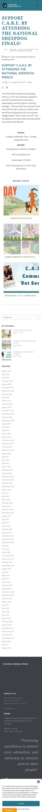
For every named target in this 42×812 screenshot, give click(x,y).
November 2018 (8, 595)
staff (5, 82)
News (30, 82)
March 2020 (6, 552)
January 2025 (7, 407)
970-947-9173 (9, 708)
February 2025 (7, 404)
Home (6, 49)
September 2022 (8, 486)
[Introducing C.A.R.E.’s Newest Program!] (21, 277)
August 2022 (6, 490)
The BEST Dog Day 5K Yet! (21, 218)
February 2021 (7, 529)
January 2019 (7, 589)
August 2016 (6, 648)
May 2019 (5, 575)
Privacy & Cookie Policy (21, 809)
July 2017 (5, 645)
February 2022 (7, 503)
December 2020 (8, 536)
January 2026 (7, 384)
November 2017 (8, 631)
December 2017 (8, 628)
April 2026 (5, 378)
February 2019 (7, 585)
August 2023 (6, 453)
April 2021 (5, 523)
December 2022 (8, 477)
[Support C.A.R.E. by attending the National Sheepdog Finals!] (21, 58)
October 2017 (7, 635)
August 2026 (6, 371)
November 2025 (8, 391)
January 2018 (7, 625)
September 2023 (8, 450)
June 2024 (5, 427)
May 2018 (5, 612)
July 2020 (5, 546)
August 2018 (6, 602)
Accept (21, 803)
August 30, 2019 (19, 82)
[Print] (8, 87)
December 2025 (8, 388)
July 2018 (5, 605)
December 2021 (8, 509)
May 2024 (5, 430)
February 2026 (7, 381)
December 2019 (8, 556)
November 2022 (8, 480)
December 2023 (8, 440)
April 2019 (5, 579)
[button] (38, 782)
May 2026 (5, 374)
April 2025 (5, 397)
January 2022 (7, 506)
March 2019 (6, 582)
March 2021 (6, 526)
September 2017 (8, 638)
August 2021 (6, 516)
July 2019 (5, 572)
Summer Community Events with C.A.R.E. (22, 257)
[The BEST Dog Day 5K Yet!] (21, 200)
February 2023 (7, 470)
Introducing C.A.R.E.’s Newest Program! (22, 296)
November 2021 (8, 513)
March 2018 (6, 618)
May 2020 (5, 549)
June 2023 (5, 460)
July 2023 (5, 457)
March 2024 (6, 434)
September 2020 (8, 542)
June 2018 (5, 608)
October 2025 (7, 394)
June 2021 (5, 519)
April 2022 (5, 496)
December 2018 (8, 592)
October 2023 (7, 447)
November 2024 (8, 414)
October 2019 (7, 562)
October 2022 (7, 483)
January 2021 (7, 533)
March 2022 (6, 500)
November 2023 (8, 444)
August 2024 (6, 424)
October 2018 (7, 598)
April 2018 (5, 615)
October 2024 (7, 417)
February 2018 (7, 622)
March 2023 (6, 467)
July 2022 (5, 493)
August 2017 (6, 641)
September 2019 (8, 566)
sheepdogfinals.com (19, 165)
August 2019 (6, 569)
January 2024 (7, 437)
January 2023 (7, 473)
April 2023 (5, 463)
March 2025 (6, 401)
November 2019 (8, 559)
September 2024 (8, 420)
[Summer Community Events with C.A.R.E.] (21, 239)
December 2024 (8, 411)
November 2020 (8, 539)
